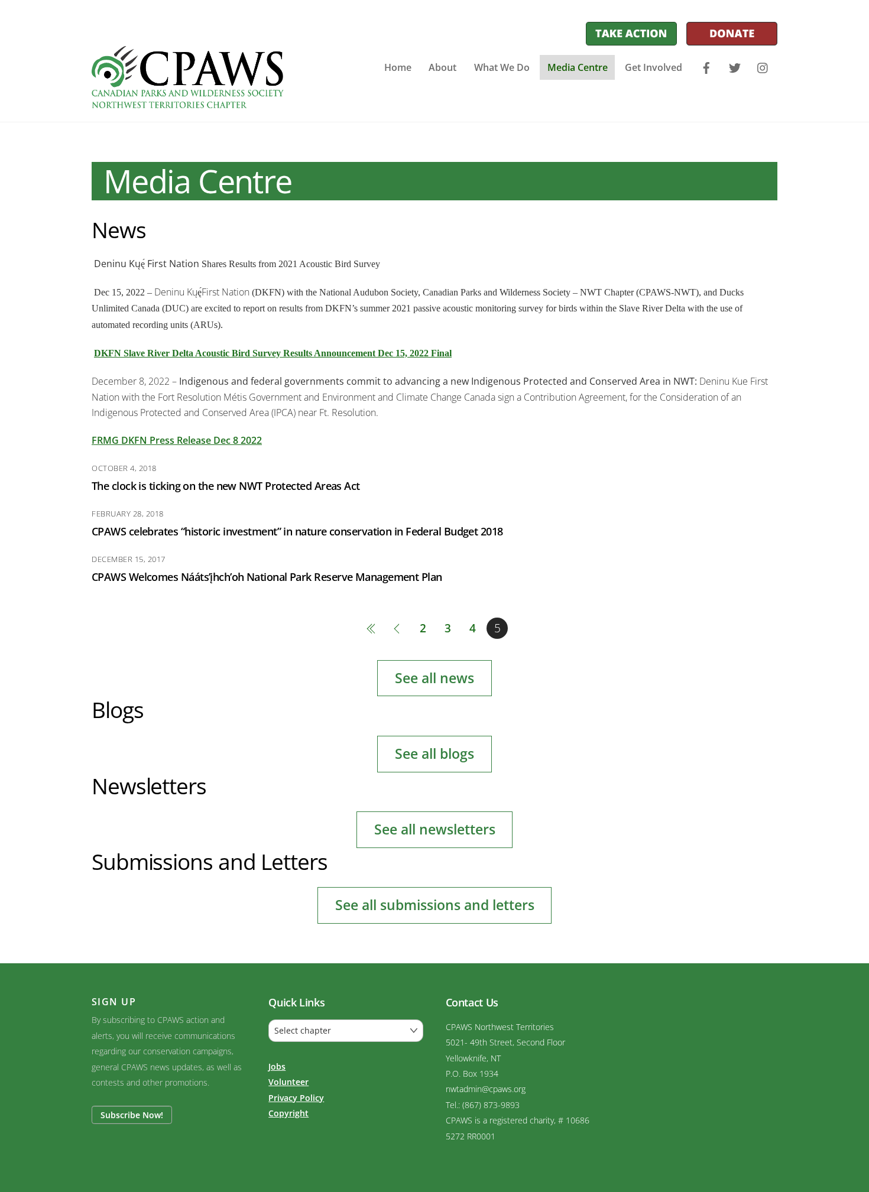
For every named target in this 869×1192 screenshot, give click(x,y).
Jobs (277, 1066)
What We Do (502, 67)
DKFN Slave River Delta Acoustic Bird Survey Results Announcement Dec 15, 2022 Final (273, 353)
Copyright (288, 1113)
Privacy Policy (296, 1097)
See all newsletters (434, 829)
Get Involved (653, 67)
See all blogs (434, 753)
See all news (434, 677)
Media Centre (577, 67)
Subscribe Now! (131, 1114)
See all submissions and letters (434, 904)
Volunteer (288, 1081)
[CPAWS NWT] (188, 101)
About (442, 67)
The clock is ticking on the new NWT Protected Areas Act (226, 485)
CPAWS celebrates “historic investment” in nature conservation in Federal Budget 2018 (297, 531)
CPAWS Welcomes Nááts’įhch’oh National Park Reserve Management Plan (267, 576)
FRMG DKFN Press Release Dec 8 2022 (177, 440)
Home (397, 67)
